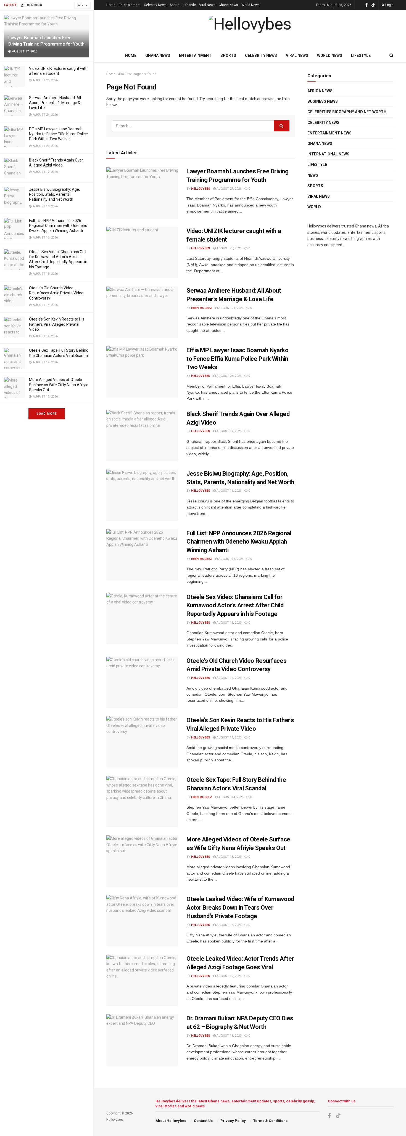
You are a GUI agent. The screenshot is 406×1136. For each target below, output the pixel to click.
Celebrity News (155, 5)
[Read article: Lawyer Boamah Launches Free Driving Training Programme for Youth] (142, 193)
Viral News (207, 5)
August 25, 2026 (228, 248)
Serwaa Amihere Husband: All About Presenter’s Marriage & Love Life (55, 103)
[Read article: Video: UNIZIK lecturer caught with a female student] (142, 252)
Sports (175, 5)
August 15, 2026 (228, 622)
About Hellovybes (170, 1121)
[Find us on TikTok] (373, 5)
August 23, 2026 (228, 376)
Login (389, 5)
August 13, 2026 (228, 857)
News (312, 175)
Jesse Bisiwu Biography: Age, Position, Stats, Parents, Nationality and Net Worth (54, 194)
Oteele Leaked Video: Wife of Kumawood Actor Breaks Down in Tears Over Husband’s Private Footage (240, 908)
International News (328, 154)
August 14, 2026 (228, 678)
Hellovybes (200, 188)
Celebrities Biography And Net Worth (346, 112)
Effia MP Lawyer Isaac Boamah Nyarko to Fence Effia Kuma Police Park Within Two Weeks (58, 134)
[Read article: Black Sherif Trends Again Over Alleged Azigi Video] (142, 435)
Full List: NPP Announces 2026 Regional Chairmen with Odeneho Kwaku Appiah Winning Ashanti (58, 225)
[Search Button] (391, 55)
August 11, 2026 (228, 1035)
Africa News (320, 91)
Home (110, 5)
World (314, 207)
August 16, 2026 (228, 490)
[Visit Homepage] (250, 29)
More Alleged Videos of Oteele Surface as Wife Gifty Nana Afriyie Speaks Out (58, 384)
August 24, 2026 (230, 308)
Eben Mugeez (201, 308)
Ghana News (228, 5)
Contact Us (203, 1121)
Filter (81, 5)
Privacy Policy (233, 1121)
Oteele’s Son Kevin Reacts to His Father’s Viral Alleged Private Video (56, 324)
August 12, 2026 (228, 976)
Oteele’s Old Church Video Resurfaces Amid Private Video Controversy (56, 293)
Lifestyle (189, 5)
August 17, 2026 (228, 431)
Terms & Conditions (270, 1121)
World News (250, 5)
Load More (47, 413)
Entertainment (130, 5)
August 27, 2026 (228, 188)
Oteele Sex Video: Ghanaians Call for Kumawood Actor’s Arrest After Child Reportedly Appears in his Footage (235, 606)
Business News (322, 101)
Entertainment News (329, 133)
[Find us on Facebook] (366, 5)
